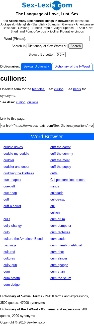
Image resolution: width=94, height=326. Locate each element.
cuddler (9, 160)
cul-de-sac (57, 199)
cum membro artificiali (66, 245)
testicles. (38, 89)
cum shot (57, 252)
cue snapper (12, 180)
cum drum (57, 219)
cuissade (56, 193)
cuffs (54, 173)
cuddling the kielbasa (19, 173)
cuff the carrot (60, 147)
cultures (9, 258)
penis (77, 89)
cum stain (57, 271)
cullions (32, 102)
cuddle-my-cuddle (16, 153)
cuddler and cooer (16, 167)
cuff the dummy (61, 153)
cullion (58, 89)
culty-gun (10, 265)
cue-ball (9, 186)
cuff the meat (60, 160)
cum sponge (59, 265)
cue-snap (10, 193)
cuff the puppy (60, 167)
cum (7, 271)
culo (7, 232)
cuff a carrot (12, 206)
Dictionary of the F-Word (72, 66)
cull (52, 206)
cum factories (60, 232)
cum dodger (12, 284)
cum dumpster (60, 225)
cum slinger (58, 258)
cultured (9, 252)
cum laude (57, 239)
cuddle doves (13, 147)
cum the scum (60, 278)
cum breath (12, 278)
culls (7, 219)
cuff (6, 199)
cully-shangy (13, 225)
